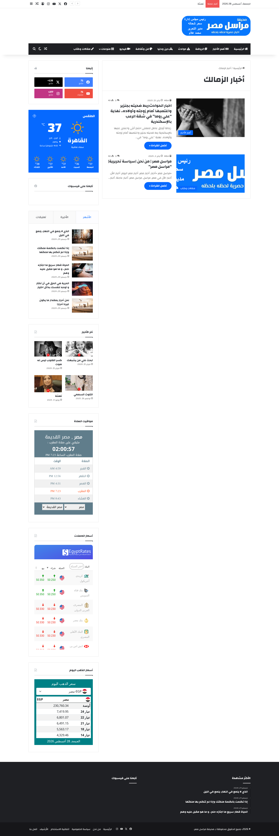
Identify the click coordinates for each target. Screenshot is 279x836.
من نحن (97, 829)
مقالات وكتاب (82, 49)
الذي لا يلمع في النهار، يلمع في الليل (52, 233)
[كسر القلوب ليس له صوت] (48, 349)
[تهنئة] (48, 383)
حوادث (182, 49)
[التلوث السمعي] (79, 383)
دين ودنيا (163, 49)
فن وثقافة (143, 49)
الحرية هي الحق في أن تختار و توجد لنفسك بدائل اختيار (52, 285)
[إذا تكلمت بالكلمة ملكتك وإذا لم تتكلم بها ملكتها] (82, 253)
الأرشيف (44, 829)
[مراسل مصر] (216, 26)
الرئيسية (239, 49)
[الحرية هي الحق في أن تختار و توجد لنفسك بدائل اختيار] (82, 288)
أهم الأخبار (219, 49)
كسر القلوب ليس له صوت (49, 362)
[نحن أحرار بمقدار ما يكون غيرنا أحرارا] (82, 305)
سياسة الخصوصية (81, 829)
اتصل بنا (33, 829)
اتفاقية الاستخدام (60, 829)
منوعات (106, 49)
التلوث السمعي (83, 394)
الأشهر (87, 217)
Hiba (166, 100)
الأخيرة (65, 217)
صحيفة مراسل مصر (204, 829)
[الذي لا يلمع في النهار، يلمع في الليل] (82, 236)
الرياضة (200, 49)
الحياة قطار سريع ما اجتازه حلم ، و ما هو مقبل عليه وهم (53, 269)
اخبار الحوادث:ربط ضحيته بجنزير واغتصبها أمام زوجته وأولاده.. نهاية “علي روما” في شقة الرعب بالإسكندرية (141, 113)
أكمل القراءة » (158, 145)
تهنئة (58, 396)
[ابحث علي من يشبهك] (79, 349)
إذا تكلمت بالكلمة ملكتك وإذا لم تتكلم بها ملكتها (53, 250)
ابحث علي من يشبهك (80, 360)
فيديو (123, 49)
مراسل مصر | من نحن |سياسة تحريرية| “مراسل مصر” (140, 164)
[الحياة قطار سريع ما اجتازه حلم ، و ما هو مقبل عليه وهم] (82, 270)
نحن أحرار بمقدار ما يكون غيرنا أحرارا (54, 302)
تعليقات (41, 217)
